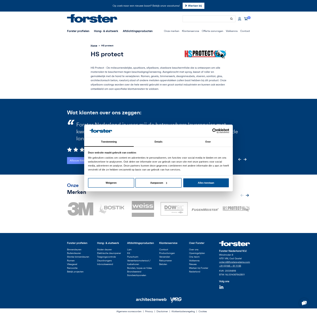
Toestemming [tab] (109, 141)
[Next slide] (245, 152)
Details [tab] (159, 141)
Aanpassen (156, 182)
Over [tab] (208, 141)
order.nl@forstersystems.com (234, 262)
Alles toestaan (206, 182)
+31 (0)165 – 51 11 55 (230, 266)
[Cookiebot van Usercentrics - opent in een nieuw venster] (214, 130)
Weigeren (111, 182)
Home (94, 45)
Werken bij (195, 5)
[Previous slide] (240, 152)
